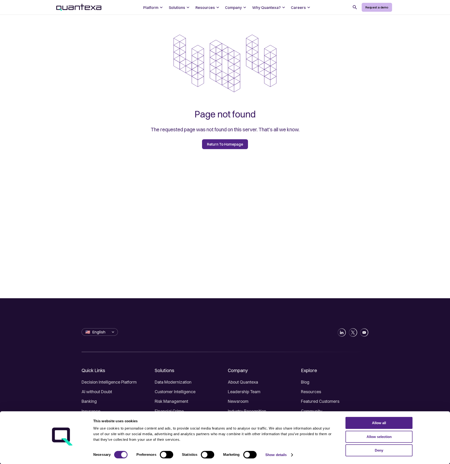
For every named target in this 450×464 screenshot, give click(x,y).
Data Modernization (173, 382)
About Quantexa (243, 382)
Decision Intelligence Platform (109, 382)
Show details (276, 455)
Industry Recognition (247, 411)
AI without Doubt (97, 391)
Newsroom (238, 401)
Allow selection (379, 437)
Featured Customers (320, 401)
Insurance (91, 411)
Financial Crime (169, 411)
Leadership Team (244, 391)
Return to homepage (225, 144)
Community (311, 411)
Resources (311, 391)
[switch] (166, 454)
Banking (89, 401)
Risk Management (171, 401)
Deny (379, 450)
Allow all (379, 423)
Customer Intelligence (175, 391)
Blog (305, 382)
